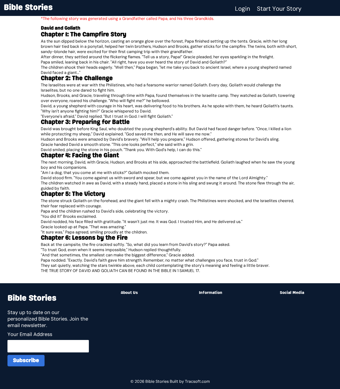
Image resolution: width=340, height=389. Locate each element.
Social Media (292, 293)
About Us (129, 293)
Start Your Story (279, 8)
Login (242, 8)
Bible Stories (28, 8)
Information (210, 293)
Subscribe (26, 360)
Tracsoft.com (197, 381)
